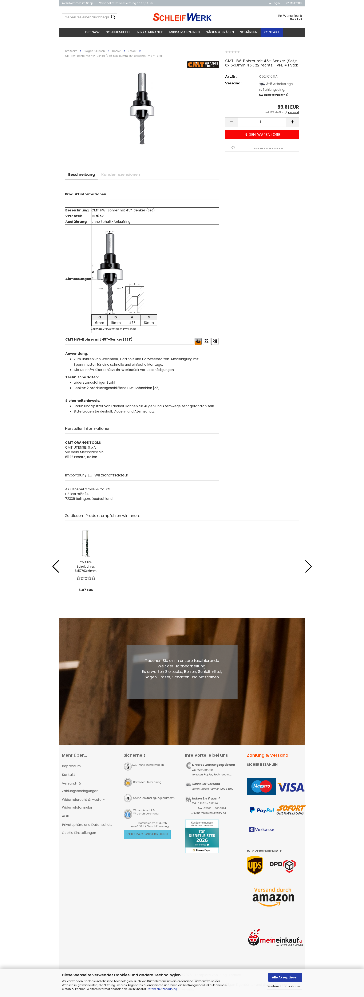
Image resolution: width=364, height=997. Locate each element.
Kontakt (272, 32)
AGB (65, 816)
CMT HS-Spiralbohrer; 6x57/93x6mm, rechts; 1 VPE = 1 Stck (86, 566)
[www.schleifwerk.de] (182, 17)
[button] (231, 122)
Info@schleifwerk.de (213, 813)
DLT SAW (92, 32)
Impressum (71, 766)
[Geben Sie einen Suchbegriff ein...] (113, 17)
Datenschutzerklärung (162, 989)
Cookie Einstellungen (79, 832)
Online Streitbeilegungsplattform (154, 798)
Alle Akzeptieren (285, 977)
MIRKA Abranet (149, 32)
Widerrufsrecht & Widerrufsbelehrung (145, 812)
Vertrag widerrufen (147, 834)
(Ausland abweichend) (273, 94)
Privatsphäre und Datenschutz (87, 824)
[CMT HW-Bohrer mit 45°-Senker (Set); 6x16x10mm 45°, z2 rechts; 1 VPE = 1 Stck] (142, 108)
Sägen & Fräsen (220, 32)
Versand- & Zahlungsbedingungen (80, 787)
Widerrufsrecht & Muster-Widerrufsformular (83, 803)
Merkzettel (295, 3)
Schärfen (248, 32)
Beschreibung (81, 174)
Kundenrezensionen (120, 174)
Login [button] (276, 3)
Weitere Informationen (284, 986)
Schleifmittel (118, 32)
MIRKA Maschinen (184, 32)
